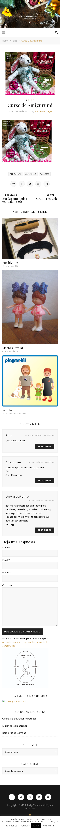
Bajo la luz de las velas (14, 732)
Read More (48, 825)
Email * (6, 559)
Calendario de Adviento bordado (19, 718)
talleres (44, 174)
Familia (7, 410)
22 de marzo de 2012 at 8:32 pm (39, 500)
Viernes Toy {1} (12, 348)
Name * (6, 547)
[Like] (13, 184)
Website (6, 572)
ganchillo (30, 174)
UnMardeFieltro (17, 496)
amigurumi (15, 174)
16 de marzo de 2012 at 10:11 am (39, 435)
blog (15, 40)
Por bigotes (10, 263)
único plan (13, 462)
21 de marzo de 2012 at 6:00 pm (39, 462)
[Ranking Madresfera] (30, 701)
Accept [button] (36, 825)
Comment (7, 585)
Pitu (9, 435)
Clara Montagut (44, 111)
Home (5, 40)
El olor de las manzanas (14, 725)
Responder (45, 446)
